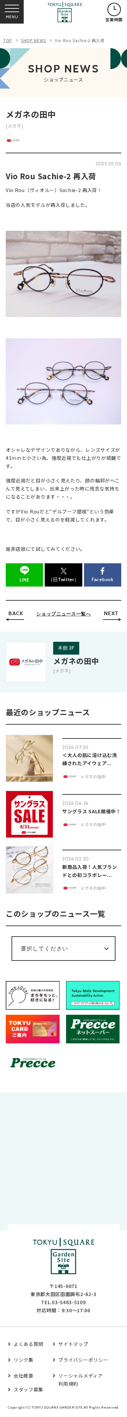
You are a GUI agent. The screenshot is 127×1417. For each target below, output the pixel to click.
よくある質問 (28, 1344)
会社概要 (24, 1375)
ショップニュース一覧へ (63, 614)
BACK (15, 613)
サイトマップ (73, 1344)
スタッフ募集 (28, 1389)
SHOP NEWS (33, 40)
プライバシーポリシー (83, 1359)
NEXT (111, 613)
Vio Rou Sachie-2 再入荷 (80, 40)
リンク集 (24, 1359)
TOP (7, 40)
